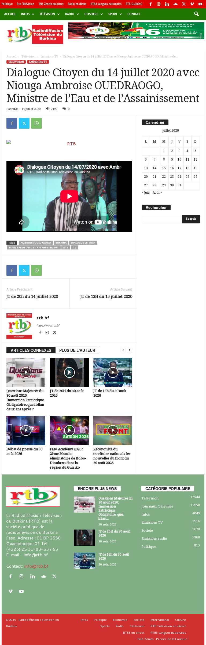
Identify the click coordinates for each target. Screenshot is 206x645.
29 (164, 185)
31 (179, 185)
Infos (25, 14)
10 (179, 159)
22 (164, 177)
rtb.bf (15, 109)
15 (164, 168)
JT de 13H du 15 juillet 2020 (106, 296)
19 (195, 168)
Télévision (47, 14)
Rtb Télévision (25, 3)
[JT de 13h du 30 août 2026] (112, 372)
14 (154, 168)
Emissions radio (154, 539)
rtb (65, 247)
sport (112, 14)
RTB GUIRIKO (134, 3)
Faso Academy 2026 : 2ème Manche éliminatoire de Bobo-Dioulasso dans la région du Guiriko (68, 458)
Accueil (10, 14)
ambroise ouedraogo (36, 242)
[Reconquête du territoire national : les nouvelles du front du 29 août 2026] (112, 430)
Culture (180, 620)
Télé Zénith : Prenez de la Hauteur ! (163, 639)
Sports (104, 626)
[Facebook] (150, 4)
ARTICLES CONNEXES (31, 350)
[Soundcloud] (175, 4)
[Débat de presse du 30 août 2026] (25, 430)
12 (195, 159)
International (159, 620)
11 (187, 159)
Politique (7, 3)
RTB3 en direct (133, 632)
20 (146, 177)
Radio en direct (77, 3)
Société (147, 530)
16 (172, 168)
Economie (120, 620)
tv (74, 247)
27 (146, 185)
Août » (157, 192)
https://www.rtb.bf (48, 325)
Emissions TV (49, 56)
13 (146, 168)
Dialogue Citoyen (83, 242)
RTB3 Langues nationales (106, 3)
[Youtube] (200, 4)
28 (154, 185)
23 (172, 177)
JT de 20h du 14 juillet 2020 (32, 296)
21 (154, 177)
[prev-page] (123, 350)
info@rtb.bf (36, 566)
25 (187, 177)
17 (179, 168)
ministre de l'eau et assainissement (34, 247)
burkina (61, 242)
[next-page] (129, 350)
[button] (196, 14)
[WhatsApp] (36, 123)
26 (195, 177)
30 (172, 185)
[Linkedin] (167, 4)
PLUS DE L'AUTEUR (77, 350)
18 (187, 168)
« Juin (146, 192)
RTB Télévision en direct (168, 626)
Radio (69, 14)
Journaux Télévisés (157, 506)
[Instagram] (159, 4)
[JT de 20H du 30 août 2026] (69, 372)
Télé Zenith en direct (51, 3)
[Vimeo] (192, 4)
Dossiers (91, 14)
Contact (133, 14)
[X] (184, 4)
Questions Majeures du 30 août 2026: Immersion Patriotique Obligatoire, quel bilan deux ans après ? (25, 400)
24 (179, 177)
